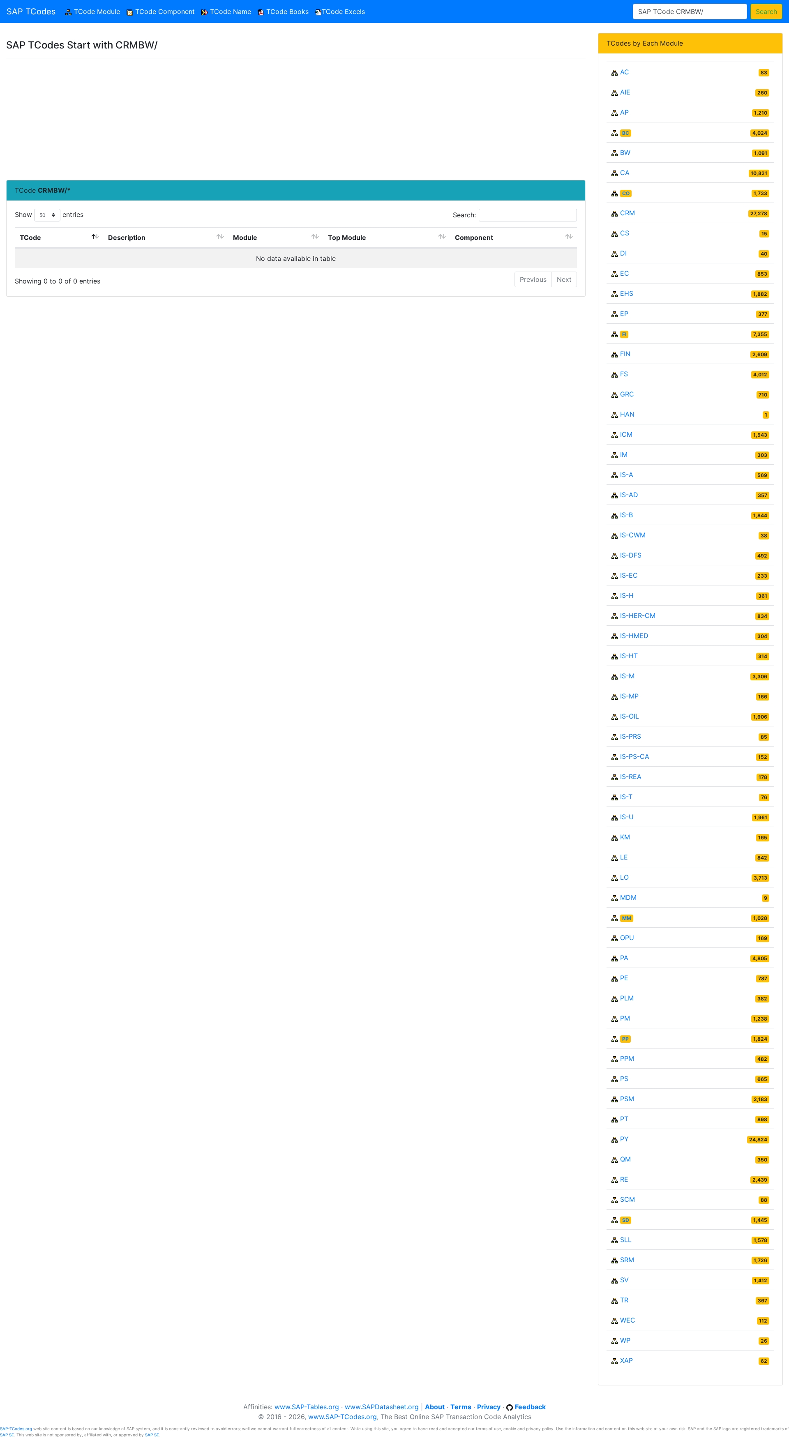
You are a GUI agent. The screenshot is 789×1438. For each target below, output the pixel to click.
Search (766, 11)
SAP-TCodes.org (16, 1428)
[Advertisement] (252, 119)
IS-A (626, 474)
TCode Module (97, 11)
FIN (625, 354)
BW (625, 152)
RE (624, 1179)
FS (624, 374)
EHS (626, 293)
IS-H (627, 595)
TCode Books (286, 11)
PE (624, 978)
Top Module (347, 237)
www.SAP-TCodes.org (342, 1417)
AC (624, 72)
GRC (627, 394)
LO (624, 877)
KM (625, 837)
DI (623, 253)
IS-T (626, 797)
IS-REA (630, 776)
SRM (627, 1260)
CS (624, 233)
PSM (627, 1099)
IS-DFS (630, 555)
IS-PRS (630, 736)
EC (624, 273)
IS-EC (629, 575)
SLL (626, 1239)
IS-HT (629, 656)
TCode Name (229, 11)
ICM (626, 434)
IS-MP (629, 696)
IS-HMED (634, 635)
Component (474, 237)
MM (626, 918)
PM (625, 1018)
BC (625, 133)
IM (624, 454)
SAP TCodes (31, 11)
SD (625, 1220)
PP (625, 1039)
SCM (627, 1199)
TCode (30, 237)
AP (624, 112)
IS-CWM (633, 535)
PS (624, 1078)
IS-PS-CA (634, 756)
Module (245, 237)
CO (626, 193)
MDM (628, 897)
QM (625, 1159)
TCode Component (164, 11)
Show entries (49, 214)
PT (624, 1119)
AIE (625, 92)
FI (624, 334)
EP (624, 313)
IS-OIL (629, 716)
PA (624, 958)
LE (624, 857)
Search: (464, 215)
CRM (627, 213)
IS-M (627, 676)
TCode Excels (343, 11)
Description (126, 237)
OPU (627, 937)
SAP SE (7, 1434)
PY (624, 1139)
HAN (627, 414)
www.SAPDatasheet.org (382, 1407)
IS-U (627, 817)
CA (625, 172)
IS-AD (629, 495)
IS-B (626, 515)
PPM (627, 1058)
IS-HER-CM (637, 615)
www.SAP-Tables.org (307, 1407)
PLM (627, 998)
